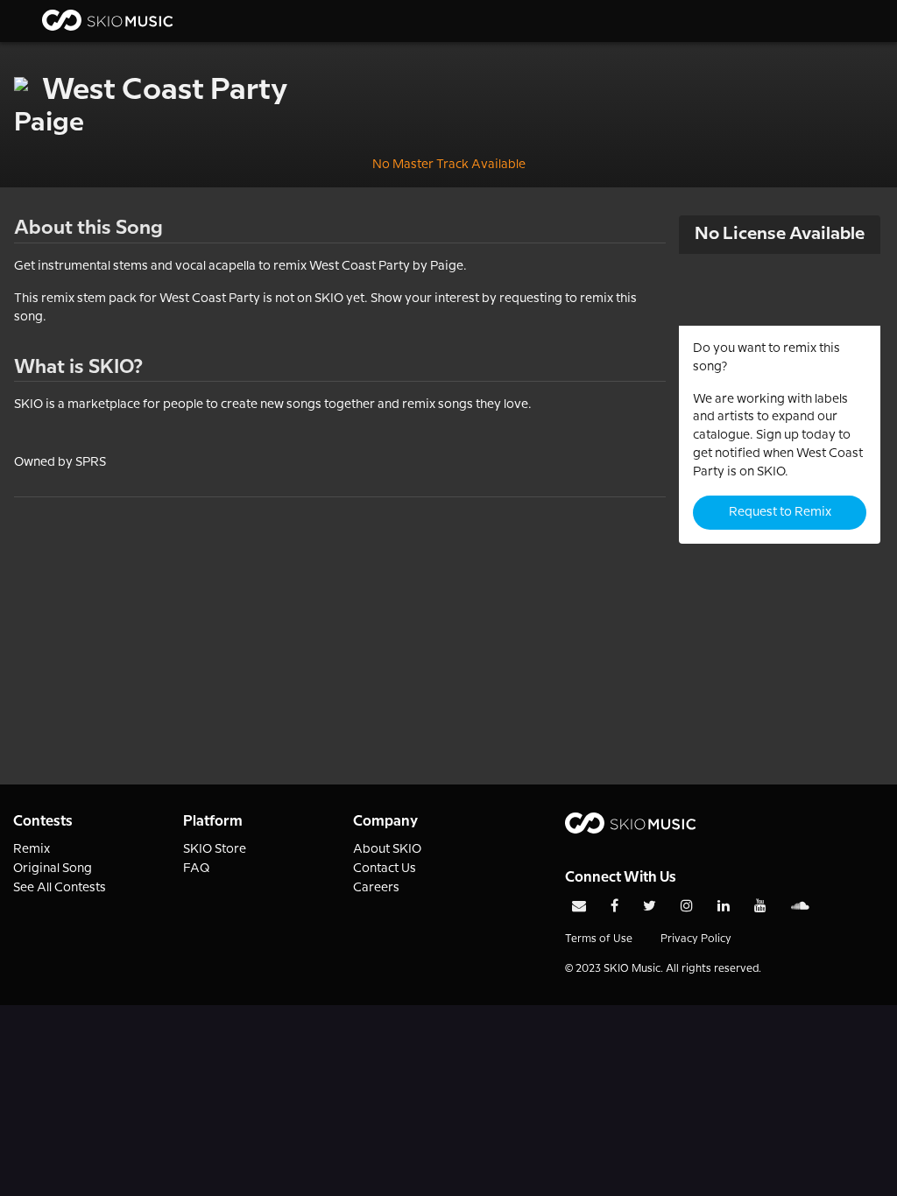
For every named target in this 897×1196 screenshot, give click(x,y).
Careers (376, 888)
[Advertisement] (340, 619)
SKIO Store (214, 849)
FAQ (196, 868)
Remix (31, 849)
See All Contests (59, 888)
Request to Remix (780, 512)
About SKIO (387, 849)
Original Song (52, 868)
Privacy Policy (695, 939)
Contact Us (384, 868)
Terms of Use (598, 939)
